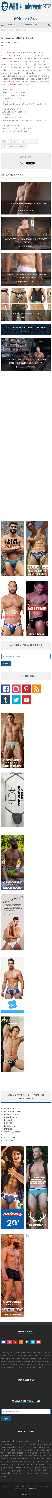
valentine (21, 147)
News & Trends (29, 46)
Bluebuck (8, 1120)
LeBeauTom (9, 1126)
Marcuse (8, 1128)
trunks (34, 141)
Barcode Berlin (10, 1117)
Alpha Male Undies (12, 1111)
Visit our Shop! (27, 18)
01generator (32, 1488)
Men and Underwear (13, 46)
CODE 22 (8, 1123)
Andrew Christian (11, 1114)
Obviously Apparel (12, 1131)
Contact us (26, 1494)
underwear (8, 147)
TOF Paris (8, 1134)
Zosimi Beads (10, 1140)
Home (3, 30)
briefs (15, 141)
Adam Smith (9, 1108)
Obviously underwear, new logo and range (26, 327)
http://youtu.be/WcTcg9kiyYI (18, 84)
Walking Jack (9, 1137)
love (25, 141)
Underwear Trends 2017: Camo (26, 313)
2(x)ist (4, 58)
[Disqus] (26, 412)
